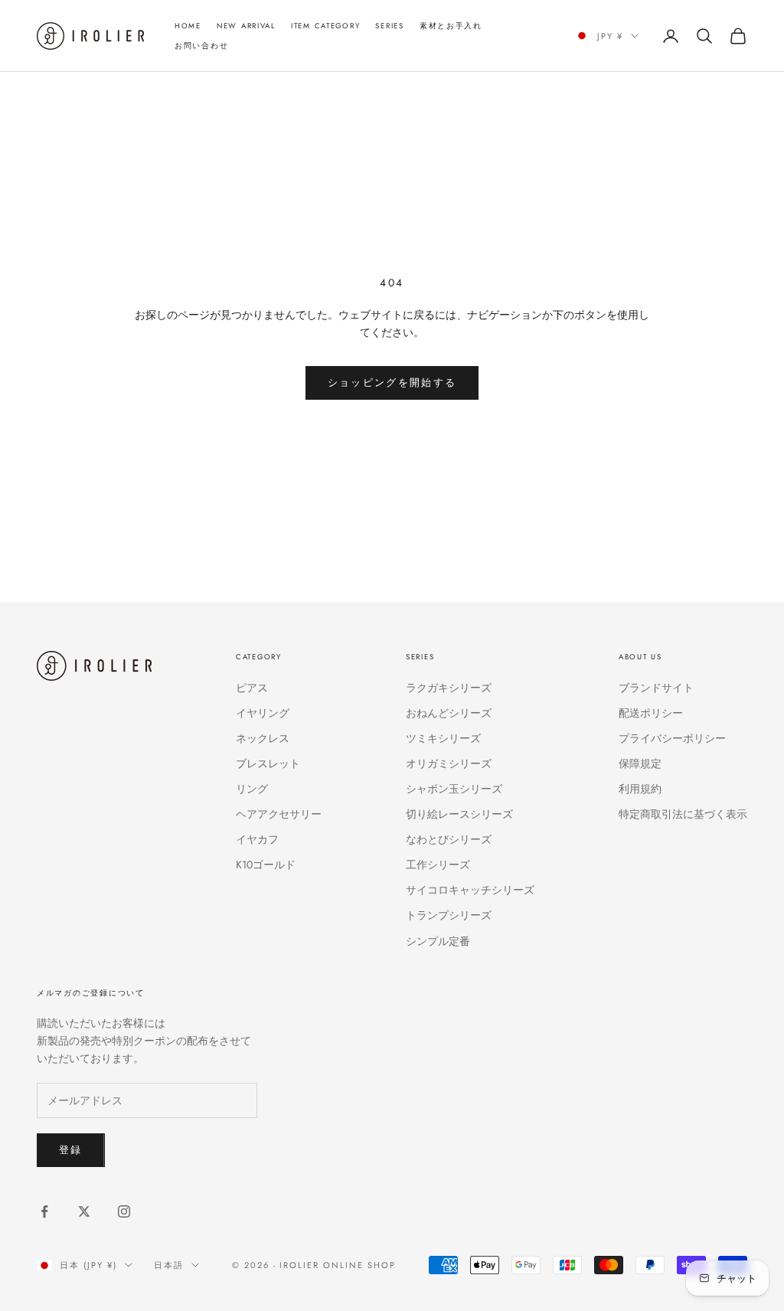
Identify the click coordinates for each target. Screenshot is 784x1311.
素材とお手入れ (451, 26)
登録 (71, 1150)
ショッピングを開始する (392, 382)
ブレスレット (268, 763)
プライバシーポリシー (672, 738)
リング (252, 788)
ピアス (252, 687)
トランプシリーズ (449, 915)
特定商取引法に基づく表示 (683, 814)
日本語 (169, 1265)
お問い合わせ (201, 46)
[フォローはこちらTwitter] (84, 1211)
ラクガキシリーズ (449, 687)
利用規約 (640, 788)
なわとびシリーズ (449, 839)
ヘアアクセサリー (279, 814)
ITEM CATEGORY (325, 26)
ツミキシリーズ (443, 738)
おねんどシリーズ (449, 713)
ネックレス (262, 738)
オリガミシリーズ (449, 763)
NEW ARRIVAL (246, 26)
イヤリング (262, 713)
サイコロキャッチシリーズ (470, 889)
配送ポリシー (651, 713)
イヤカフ (257, 839)
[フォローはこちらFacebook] (44, 1211)
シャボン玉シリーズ (454, 788)
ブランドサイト (656, 687)
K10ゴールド (266, 864)
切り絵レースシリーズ (459, 814)
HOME (188, 26)
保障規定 (640, 763)
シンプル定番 (438, 941)
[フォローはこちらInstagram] (124, 1211)
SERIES (389, 26)
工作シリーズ (438, 864)
